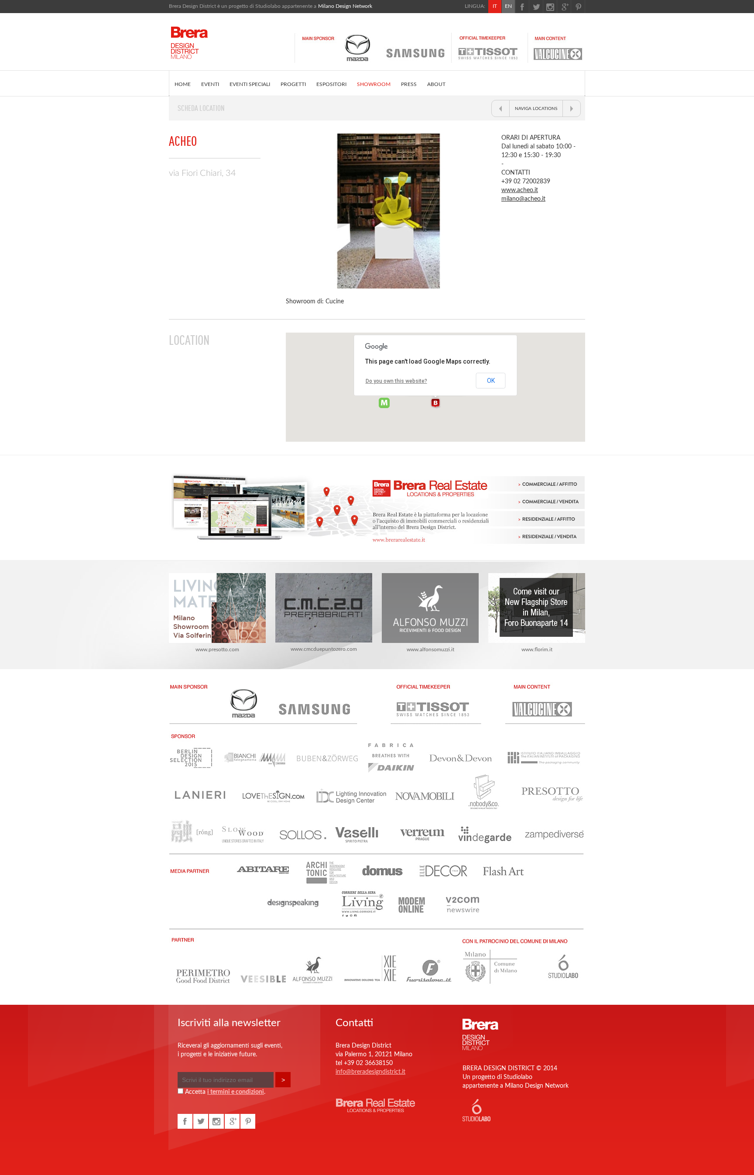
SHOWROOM (374, 84)
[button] (435, 403)
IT (495, 6)
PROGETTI (293, 84)
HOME (183, 84)
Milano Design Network (345, 6)
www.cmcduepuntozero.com (324, 649)
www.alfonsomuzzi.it (430, 649)
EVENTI (210, 84)
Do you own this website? (396, 381)
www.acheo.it (519, 190)
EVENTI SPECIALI (250, 84)
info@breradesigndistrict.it (370, 1072)
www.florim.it (536, 649)
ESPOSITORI (331, 84)
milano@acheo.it (523, 199)
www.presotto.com (217, 649)
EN (508, 6)
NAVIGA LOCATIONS (536, 109)
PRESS (409, 84)
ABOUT (436, 84)
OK (491, 380)
